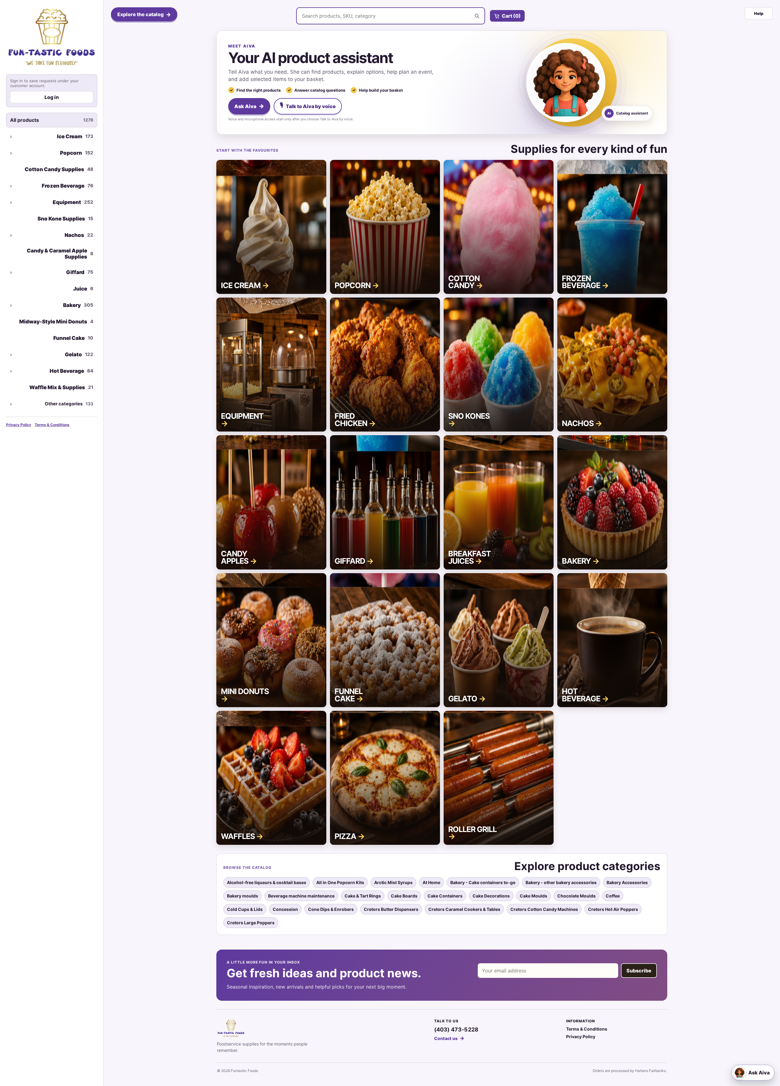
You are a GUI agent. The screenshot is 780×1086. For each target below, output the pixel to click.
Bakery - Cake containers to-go (483, 882)
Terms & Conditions (52, 424)
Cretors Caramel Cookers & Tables (464, 909)
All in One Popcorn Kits (340, 882)
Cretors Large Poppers (251, 922)
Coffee (613, 895)
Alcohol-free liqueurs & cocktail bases (266, 882)
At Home (431, 882)
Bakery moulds (242, 895)
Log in (51, 97)
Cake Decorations (491, 895)
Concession (285, 909)
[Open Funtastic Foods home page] (51, 37)
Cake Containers (445, 895)
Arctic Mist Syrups (393, 882)
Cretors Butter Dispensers (391, 909)
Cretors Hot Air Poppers (613, 909)
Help (758, 13)
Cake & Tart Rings (363, 895)
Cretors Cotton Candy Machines (544, 909)
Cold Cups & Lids (245, 909)
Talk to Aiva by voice (308, 105)
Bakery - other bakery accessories (561, 882)
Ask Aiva (249, 106)
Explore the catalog (144, 14)
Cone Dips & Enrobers (331, 909)
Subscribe (638, 971)
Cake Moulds (533, 895)
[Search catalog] (476, 15)
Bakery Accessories (627, 882)
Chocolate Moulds (576, 895)
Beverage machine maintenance (301, 895)
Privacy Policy (18, 424)
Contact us (449, 1038)
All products (51, 120)
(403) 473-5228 (456, 1029)
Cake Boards (404, 895)
